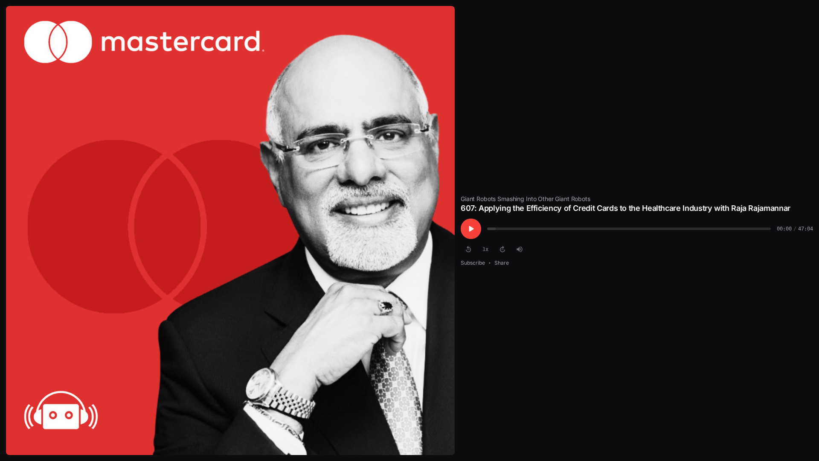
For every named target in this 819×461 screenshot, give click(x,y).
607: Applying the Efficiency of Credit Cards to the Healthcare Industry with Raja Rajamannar (625, 208)
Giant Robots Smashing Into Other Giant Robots (525, 198)
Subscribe (473, 263)
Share (501, 263)
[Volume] (519, 249)
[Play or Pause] (471, 229)
